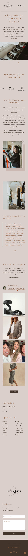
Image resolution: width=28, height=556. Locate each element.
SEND (14, 533)
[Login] (20, 5)
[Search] (17, 5)
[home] (14, 491)
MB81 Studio (17, 547)
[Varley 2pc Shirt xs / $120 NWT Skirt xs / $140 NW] (14, 374)
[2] (14, 63)
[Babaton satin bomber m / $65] (14, 328)
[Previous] (10, 63)
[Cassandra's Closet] (8, 5)
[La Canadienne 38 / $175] (14, 304)
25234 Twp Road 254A (9, 407)
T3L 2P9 (5, 411)
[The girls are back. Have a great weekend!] (14, 351)
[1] (12, 63)
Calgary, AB (6, 409)
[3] (15, 63)
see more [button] (14, 391)
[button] (24, 5)
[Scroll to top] (25, 553)
